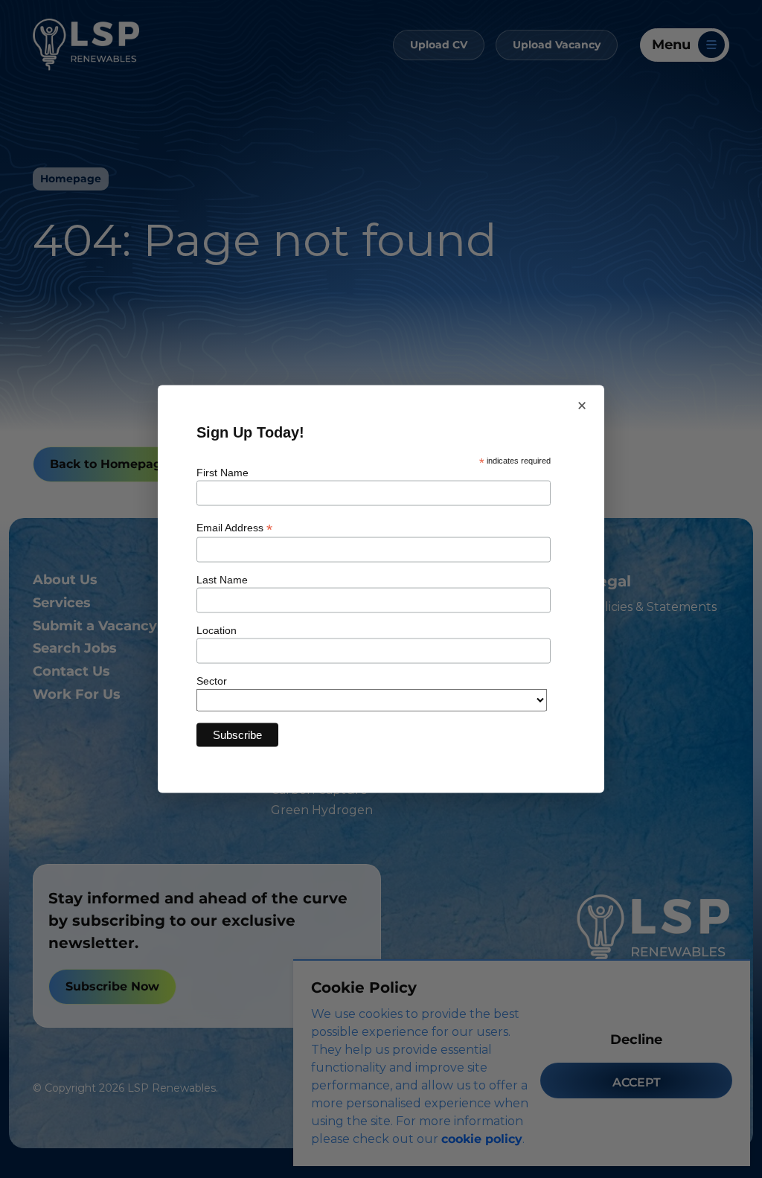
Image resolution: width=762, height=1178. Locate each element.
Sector (211, 680)
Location (216, 630)
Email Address (234, 527)
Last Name (222, 579)
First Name (222, 472)
